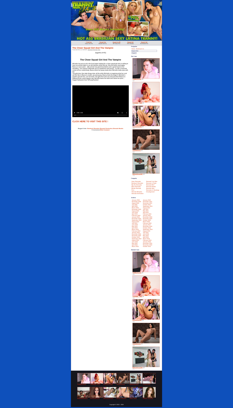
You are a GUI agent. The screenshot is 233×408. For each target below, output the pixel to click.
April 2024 (135, 214)
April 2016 (146, 237)
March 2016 (146, 238)
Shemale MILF (150, 185)
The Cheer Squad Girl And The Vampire (92, 48)
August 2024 (135, 211)
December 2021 (147, 201)
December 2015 (147, 243)
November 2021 (147, 203)
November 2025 (136, 201)
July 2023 (134, 223)
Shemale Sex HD (116, 42)
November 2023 (136, 218)
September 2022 (136, 238)
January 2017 (147, 225)
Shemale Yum (102, 42)
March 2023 (135, 229)
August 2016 (146, 231)
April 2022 (135, 245)
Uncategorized (150, 191)
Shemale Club (144, 42)
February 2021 (147, 214)
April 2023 (135, 228)
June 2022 (135, 242)
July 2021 (145, 209)
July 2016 (145, 232)
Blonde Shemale (136, 188)
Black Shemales (136, 186)
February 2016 (147, 240)
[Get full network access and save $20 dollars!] (116, 40)
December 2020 (147, 217)
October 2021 (147, 204)
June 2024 (135, 212)
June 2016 (146, 234)
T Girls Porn (89, 42)
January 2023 (136, 232)
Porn (133, 190)
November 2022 (136, 235)
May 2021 (146, 211)
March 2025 (135, 208)
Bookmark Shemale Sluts (94, 49)
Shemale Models (118, 128)
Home (133, 48)
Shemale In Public (151, 183)
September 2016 (148, 229)
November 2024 (136, 209)
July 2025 (134, 204)
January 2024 (136, 217)
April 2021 (146, 212)
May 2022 (135, 243)
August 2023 (135, 221)
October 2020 (147, 220)
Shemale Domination (106, 128)
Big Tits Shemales (137, 185)
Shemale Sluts (150, 188)
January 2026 (136, 200)
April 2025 (135, 206)
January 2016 (147, 242)
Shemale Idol (130, 42)
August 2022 (135, 240)
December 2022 (136, 234)
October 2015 (147, 246)
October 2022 (136, 237)
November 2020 (147, 218)
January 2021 (147, 215)
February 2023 (136, 231)
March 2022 (135, 246)
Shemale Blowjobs (137, 191)
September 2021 (148, 206)
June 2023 (135, 225)
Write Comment (105, 130)
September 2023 (136, 220)
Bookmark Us (140, 48)
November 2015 (147, 245)
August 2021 (146, 208)
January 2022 (147, 200)
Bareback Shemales (93, 128)
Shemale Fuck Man (151, 181)
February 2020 (147, 223)
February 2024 (136, 215)
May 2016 (146, 235)
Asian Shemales (136, 181)
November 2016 (147, 226)
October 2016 (147, 228)
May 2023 (135, 226)
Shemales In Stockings (152, 190)
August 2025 (135, 203)
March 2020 (146, 221)
